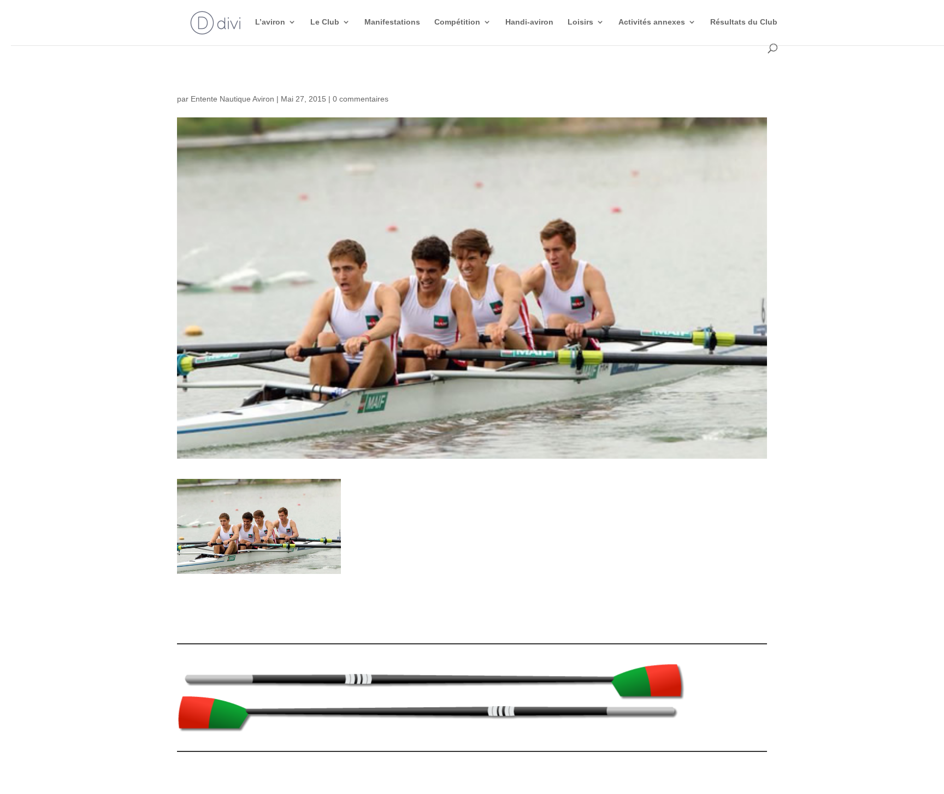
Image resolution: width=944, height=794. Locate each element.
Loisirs (580, 22)
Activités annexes (651, 22)
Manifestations (392, 22)
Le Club (324, 22)
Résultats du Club (743, 22)
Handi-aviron (529, 22)
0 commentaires (360, 98)
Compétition (457, 22)
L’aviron (270, 22)
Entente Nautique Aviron (232, 98)
